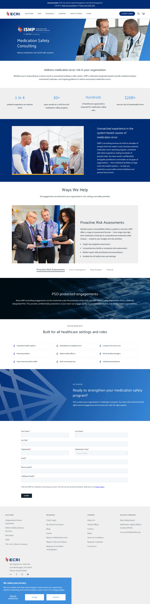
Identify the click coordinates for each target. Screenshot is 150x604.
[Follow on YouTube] (28, 574)
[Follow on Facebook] (16, 574)
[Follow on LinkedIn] (11, 574)
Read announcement (69, 5)
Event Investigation (77, 270)
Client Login (128, 14)
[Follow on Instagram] (22, 574)
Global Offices (93, 524)
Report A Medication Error (57, 537)
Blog (48, 529)
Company (62, 13)
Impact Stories (76, 13)
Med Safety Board (127, 520)
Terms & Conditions (95, 537)
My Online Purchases (55, 524)
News (89, 533)
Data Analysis (96, 270)
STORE (88, 13)
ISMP (39, 13)
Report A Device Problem (56, 542)
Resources (50, 13)
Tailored (109, 270)
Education (9, 535)
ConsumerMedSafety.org (130, 532)
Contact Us (92, 546)
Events (49, 533)
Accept (34, 597)
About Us (91, 520)
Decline (56, 597)
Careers (90, 529)
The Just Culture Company (16, 544)
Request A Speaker (95, 542)
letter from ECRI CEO (87, 5)
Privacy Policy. (59, 590)
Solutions (29, 13)
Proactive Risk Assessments (51, 270)
